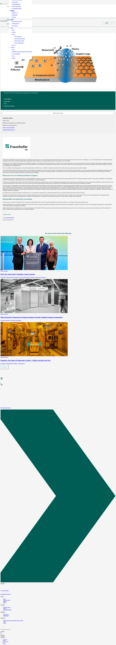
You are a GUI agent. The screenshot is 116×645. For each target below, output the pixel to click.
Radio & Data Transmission (12, 277)
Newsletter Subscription (6, 407)
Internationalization (7, 609)
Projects (5, 608)
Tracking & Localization (40, 277)
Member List (6, 614)
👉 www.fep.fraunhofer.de (8, 217)
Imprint (4, 640)
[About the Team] (58, 384)
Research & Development (9, 106)
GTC (4, 642)
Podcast (5, 601)
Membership (6, 615)
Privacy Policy (6, 641)
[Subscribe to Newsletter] (58, 393)
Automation (3, 277)
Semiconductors (21, 363)
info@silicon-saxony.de (6, 594)
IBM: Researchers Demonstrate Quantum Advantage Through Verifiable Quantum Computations (31, 317)
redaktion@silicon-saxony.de (9, 129)
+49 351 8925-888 (4, 590)
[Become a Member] (58, 370)
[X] (1, 632)
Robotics (32, 277)
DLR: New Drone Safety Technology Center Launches (18, 274)
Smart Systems (7, 101)
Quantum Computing (5, 320)
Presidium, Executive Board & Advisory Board (13, 620)
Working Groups (6, 607)
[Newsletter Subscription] (58, 496)
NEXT (4, 602)
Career (4, 623)
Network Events (6, 600)
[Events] (58, 378)
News (4, 599)
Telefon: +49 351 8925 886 (8, 127)
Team (4, 621)
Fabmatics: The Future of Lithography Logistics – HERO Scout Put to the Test (25, 360)
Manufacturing (9, 363)
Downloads (5, 639)
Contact (4, 643)
